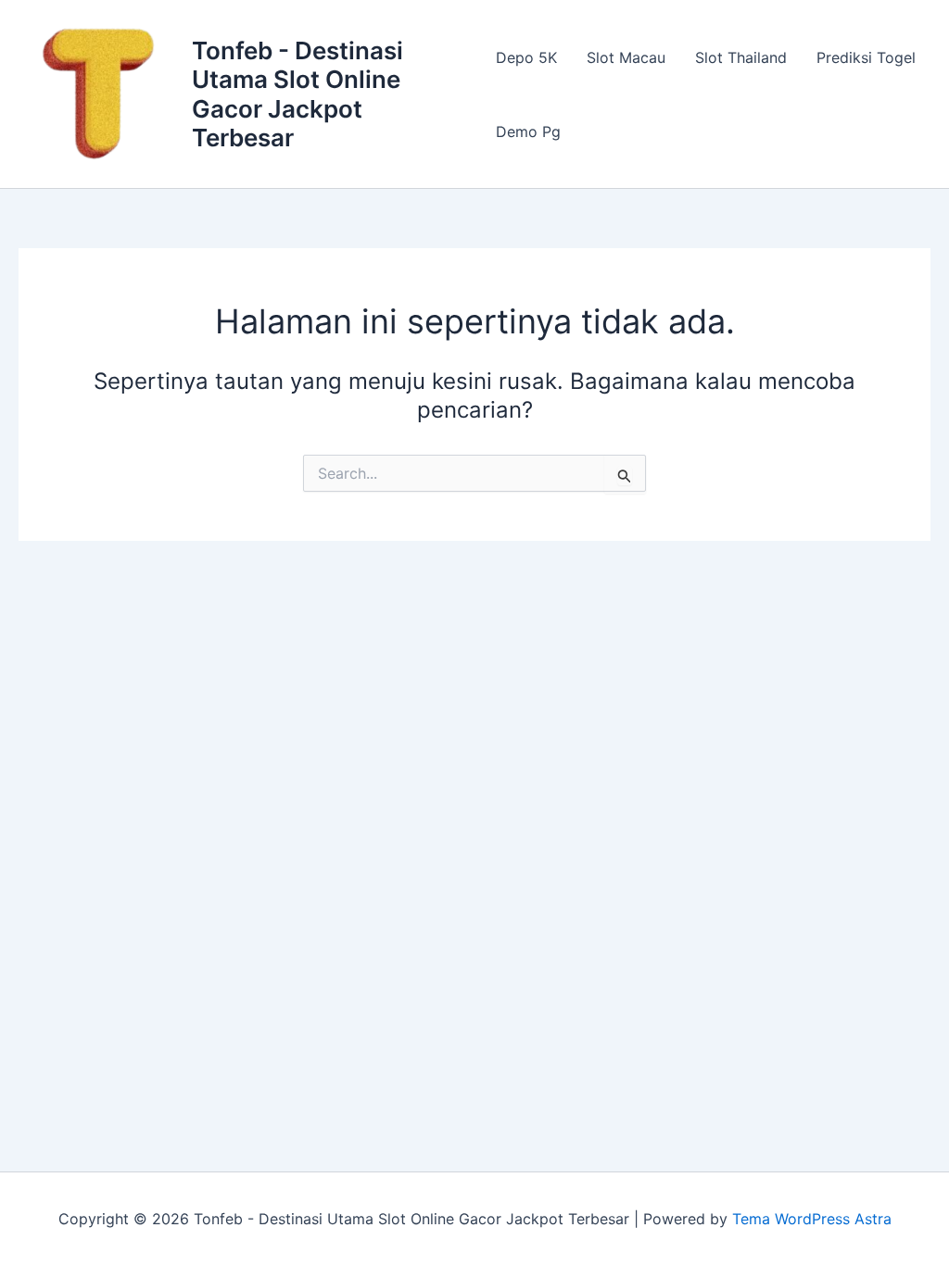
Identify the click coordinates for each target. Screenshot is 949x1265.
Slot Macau (626, 57)
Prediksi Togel (866, 57)
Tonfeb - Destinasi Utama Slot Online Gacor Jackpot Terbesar (297, 94)
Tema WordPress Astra (812, 1218)
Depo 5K (526, 57)
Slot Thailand (741, 57)
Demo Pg (528, 131)
